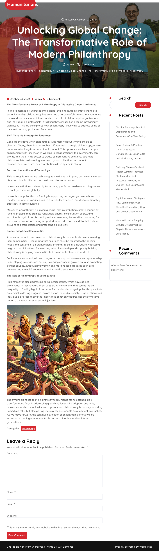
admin (38, 99)
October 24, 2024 (20, 99)
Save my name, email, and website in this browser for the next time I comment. (54, 527)
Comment (13, 453)
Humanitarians (22, 4)
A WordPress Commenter (124, 265)
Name (11, 492)
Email (11, 503)
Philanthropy (45, 70)
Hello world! (117, 269)
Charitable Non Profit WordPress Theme (30, 546)
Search (125, 98)
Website (12, 515)
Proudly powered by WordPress (133, 546)
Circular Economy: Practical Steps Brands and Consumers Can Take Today (131, 132)
